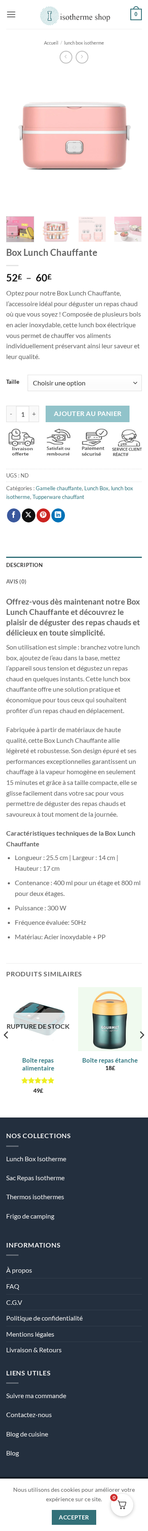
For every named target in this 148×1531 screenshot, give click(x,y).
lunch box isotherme (84, 42)
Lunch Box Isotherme (36, 1158)
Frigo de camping (30, 1216)
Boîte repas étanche (110, 1060)
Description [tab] (24, 565)
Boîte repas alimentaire (38, 1064)
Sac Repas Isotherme (35, 1177)
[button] (11, 14)
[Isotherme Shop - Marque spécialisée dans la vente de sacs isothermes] (73, 14)
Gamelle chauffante (59, 488)
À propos (19, 1270)
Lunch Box (96, 488)
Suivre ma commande (36, 1395)
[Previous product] (82, 57)
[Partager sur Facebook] (14, 515)
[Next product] (66, 57)
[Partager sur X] (28, 515)
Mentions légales (30, 1334)
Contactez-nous (29, 1414)
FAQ (12, 1286)
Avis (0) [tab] (16, 581)
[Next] (128, 140)
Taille (12, 382)
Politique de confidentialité (44, 1318)
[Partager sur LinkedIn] (58, 515)
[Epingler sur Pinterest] (43, 515)
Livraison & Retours (34, 1350)
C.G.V (14, 1302)
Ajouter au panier (88, 413)
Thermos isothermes (35, 1196)
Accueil (51, 42)
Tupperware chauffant (58, 497)
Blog (12, 1453)
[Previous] (19, 140)
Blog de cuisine (27, 1434)
